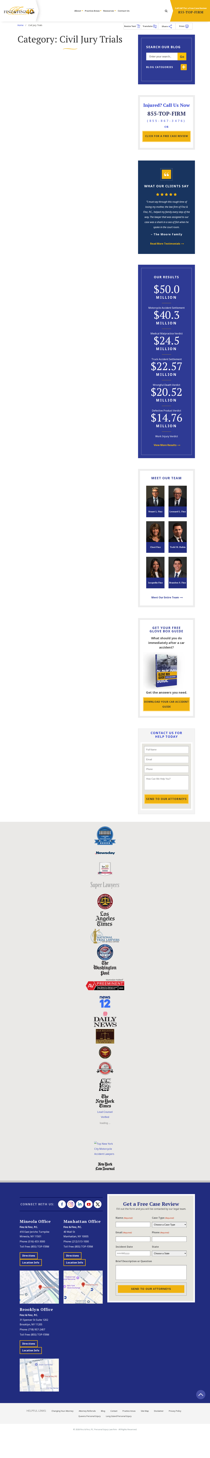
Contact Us (123, 10)
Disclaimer (159, 1411)
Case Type (163, 1217)
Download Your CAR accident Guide (166, 704)
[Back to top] (200, 1394)
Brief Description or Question (134, 1261)
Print (182, 26)
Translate (148, 26)
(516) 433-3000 (36, 1241)
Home (20, 25)
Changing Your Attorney (62, 1411)
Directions (28, 1255)
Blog (103, 1411)
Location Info (30, 1262)
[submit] (166, 11)
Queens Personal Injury (89, 1416)
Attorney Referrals (87, 1411)
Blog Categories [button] (159, 67)
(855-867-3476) (166, 121)
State (155, 1246)
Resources (108, 10)
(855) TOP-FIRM (40, 1246)
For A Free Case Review (166, 136)
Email (124, 1232)
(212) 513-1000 (80, 1241)
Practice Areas (92, 10)
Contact (113, 1411)
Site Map (145, 1411)
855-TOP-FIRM (190, 12)
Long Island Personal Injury (119, 1416)
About (77, 10)
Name (124, 1217)
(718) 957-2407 (36, 1329)
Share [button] (165, 26)
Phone (160, 1232)
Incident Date (124, 1246)
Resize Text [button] (130, 26)
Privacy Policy (175, 1411)
